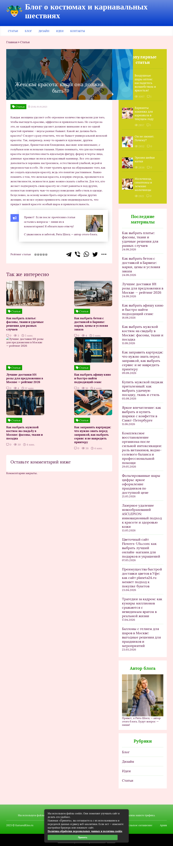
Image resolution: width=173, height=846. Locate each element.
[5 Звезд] (46, 254)
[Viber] (77, 254)
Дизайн (44, 31)
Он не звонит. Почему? (144, 138)
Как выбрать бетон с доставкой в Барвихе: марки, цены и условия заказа (141, 264)
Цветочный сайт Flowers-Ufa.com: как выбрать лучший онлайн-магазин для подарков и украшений (141, 547)
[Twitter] (95, 254)
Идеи (59, 31)
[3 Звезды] (41, 254)
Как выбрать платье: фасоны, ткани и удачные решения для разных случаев (140, 239)
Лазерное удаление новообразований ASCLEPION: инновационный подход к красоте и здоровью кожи (142, 516)
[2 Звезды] (38, 254)
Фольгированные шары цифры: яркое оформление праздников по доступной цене (141, 484)
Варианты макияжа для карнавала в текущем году (144, 113)
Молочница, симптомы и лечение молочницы (143, 184)
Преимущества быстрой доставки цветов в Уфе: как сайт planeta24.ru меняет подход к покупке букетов (142, 577)
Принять (82, 837)
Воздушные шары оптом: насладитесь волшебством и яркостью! (145, 83)
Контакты (77, 31)
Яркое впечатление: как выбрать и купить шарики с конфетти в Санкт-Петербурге (141, 413)
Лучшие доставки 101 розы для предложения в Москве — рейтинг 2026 (142, 288)
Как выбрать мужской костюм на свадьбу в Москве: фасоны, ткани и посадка (142, 332)
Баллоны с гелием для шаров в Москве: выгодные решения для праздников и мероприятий (141, 637)
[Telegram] (69, 254)
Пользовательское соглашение (134, 825)
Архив (163, 825)
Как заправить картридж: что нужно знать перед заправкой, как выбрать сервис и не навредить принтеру (142, 360)
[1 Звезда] (35, 254)
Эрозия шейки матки (145, 159)
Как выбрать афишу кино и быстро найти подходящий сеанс (142, 309)
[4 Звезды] (43, 254)
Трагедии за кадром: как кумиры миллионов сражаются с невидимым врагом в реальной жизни (142, 607)
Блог (28, 31)
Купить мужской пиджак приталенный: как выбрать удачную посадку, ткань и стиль (142, 388)
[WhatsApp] (86, 254)
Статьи (13, 31)
